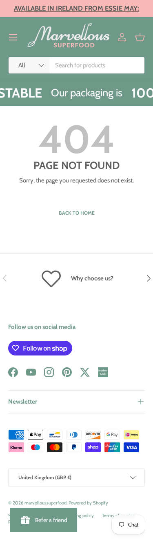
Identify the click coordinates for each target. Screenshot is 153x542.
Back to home (77, 213)
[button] (140, 37)
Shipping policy (79, 515)
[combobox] (76, 65)
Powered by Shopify (88, 503)
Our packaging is (86, 92)
